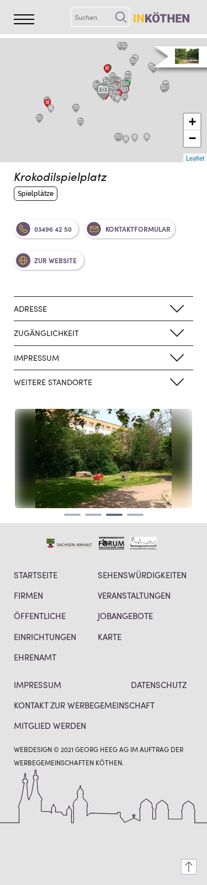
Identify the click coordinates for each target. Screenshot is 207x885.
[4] (135, 514)
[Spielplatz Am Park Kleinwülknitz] (76, 108)
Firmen (28, 595)
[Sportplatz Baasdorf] (117, 137)
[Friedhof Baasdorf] (125, 139)
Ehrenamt (35, 657)
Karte (109, 636)
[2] (93, 514)
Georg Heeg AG (102, 749)
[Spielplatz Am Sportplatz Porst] (133, 61)
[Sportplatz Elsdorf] (124, 46)
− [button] (192, 138)
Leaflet (195, 157)
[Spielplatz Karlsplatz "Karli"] (123, 90)
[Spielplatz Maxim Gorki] (124, 97)
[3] (114, 514)
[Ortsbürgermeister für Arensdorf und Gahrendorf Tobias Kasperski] (146, 137)
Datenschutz (159, 684)
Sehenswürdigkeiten (142, 574)
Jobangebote (125, 615)
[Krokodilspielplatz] (103, 91)
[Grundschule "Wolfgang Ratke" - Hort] (117, 98)
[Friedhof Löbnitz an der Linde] (50, 108)
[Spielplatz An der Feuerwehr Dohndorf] (39, 118)
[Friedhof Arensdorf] (134, 138)
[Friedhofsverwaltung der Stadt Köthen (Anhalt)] (107, 69)
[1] (72, 514)
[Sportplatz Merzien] (163, 88)
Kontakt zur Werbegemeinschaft (84, 705)
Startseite (35, 574)
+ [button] (192, 122)
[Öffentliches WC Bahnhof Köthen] (127, 84)
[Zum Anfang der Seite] (189, 867)
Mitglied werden (50, 725)
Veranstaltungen (134, 595)
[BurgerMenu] (24, 19)
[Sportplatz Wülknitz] (80, 122)
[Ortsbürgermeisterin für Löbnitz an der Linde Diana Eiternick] (47, 103)
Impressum (37, 684)
